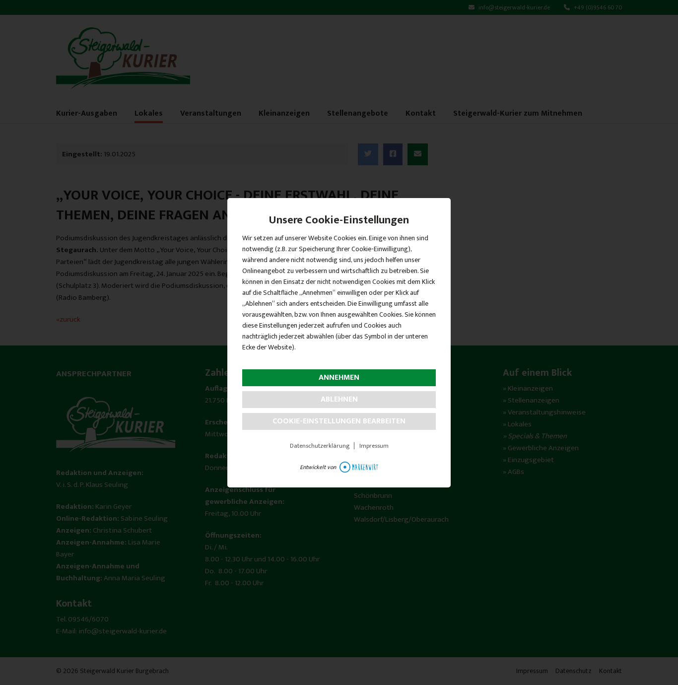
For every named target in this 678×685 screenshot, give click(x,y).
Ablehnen (339, 399)
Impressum (374, 445)
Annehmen (339, 377)
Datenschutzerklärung (319, 445)
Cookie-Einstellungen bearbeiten (339, 421)
